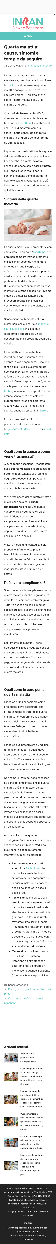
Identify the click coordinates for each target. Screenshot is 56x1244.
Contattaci (28, 1215)
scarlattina (24, 123)
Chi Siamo (13, 1235)
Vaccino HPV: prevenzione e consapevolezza (28, 1057)
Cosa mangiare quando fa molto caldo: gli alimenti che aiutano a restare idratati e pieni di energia (31, 1076)
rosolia (11, 85)
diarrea (42, 410)
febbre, (8, 391)
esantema (39, 252)
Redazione (25, 1235)
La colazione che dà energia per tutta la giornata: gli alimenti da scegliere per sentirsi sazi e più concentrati (31, 1099)
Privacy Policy (39, 1235)
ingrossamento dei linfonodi (22, 429)
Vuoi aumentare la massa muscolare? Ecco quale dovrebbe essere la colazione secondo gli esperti (32, 1122)
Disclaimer (28, 1239)
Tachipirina (32, 868)
